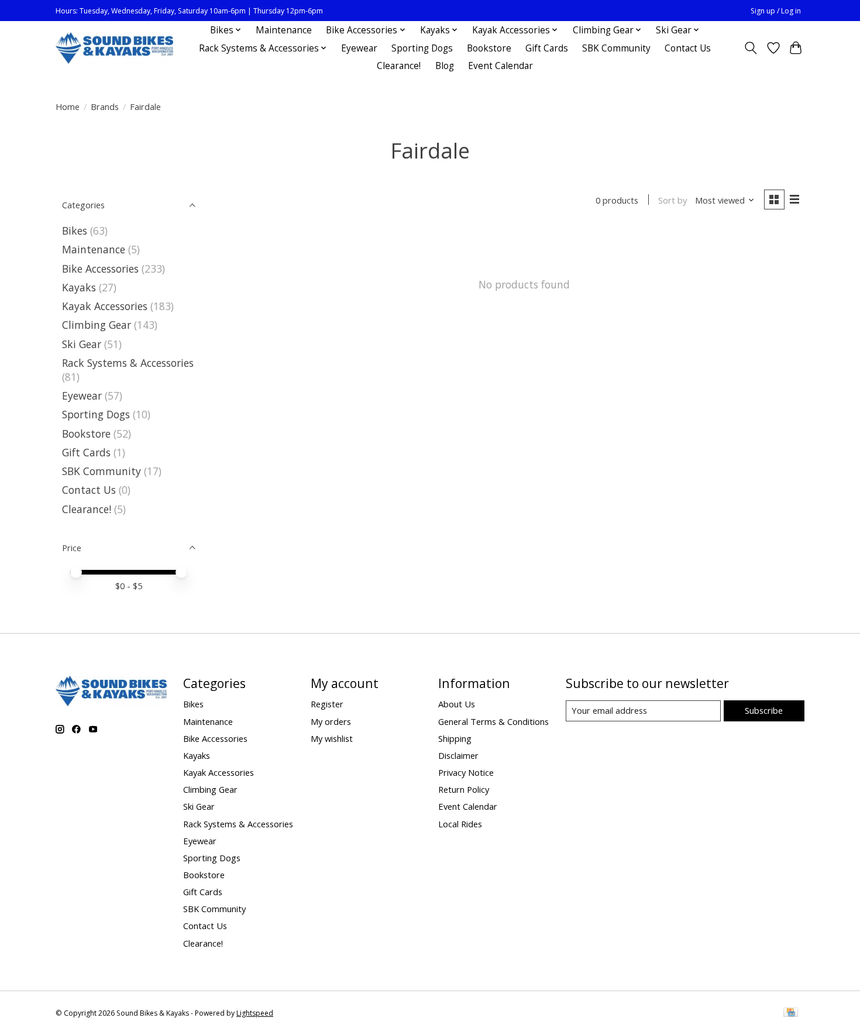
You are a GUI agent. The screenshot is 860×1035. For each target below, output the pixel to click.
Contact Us (688, 48)
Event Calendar (500, 66)
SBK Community (616, 48)
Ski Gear (81, 344)
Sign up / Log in (776, 11)
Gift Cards (546, 48)
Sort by (672, 200)
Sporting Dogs (422, 48)
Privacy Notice (466, 772)
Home (68, 106)
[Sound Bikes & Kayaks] (114, 48)
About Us (456, 704)
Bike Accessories (100, 269)
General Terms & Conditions (493, 721)
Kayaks (79, 287)
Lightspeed (254, 1013)
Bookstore (489, 48)
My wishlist (332, 738)
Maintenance (284, 30)
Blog (444, 66)
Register (327, 704)
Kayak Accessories (104, 306)
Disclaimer (458, 755)
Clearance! (399, 66)
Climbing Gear (96, 325)
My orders (331, 721)
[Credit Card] (790, 1013)
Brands (105, 106)
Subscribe (764, 710)
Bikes (74, 230)
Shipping (455, 738)
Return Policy (463, 789)
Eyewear (359, 48)
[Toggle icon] (750, 48)
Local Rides (460, 824)
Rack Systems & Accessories (128, 363)
